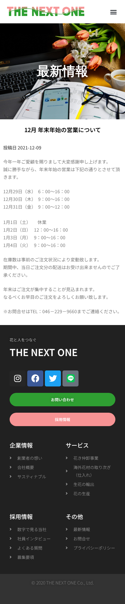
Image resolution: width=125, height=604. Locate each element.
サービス (77, 445)
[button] (113, 11)
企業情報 (21, 445)
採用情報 (21, 516)
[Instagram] (18, 378)
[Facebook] (35, 378)
